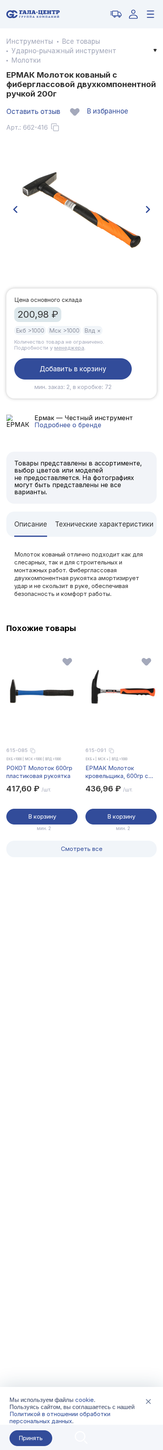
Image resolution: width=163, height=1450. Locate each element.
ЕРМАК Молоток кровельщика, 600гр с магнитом (116, 772)
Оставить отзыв (33, 111)
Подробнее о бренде (67, 425)
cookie (84, 1399)
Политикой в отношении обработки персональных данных (59, 1417)
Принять (31, 1438)
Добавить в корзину (73, 369)
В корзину (42, 816)
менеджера (69, 347)
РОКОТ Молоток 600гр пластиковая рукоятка (39, 772)
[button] (15, 209)
